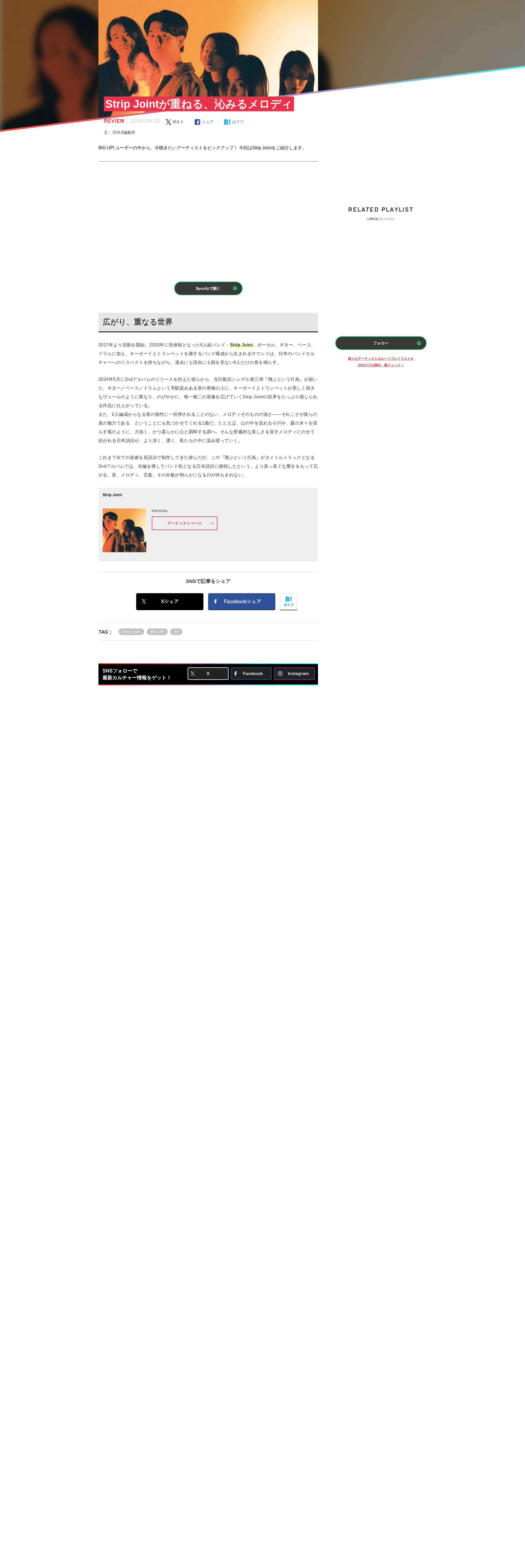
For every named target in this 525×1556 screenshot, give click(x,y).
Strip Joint (131, 631)
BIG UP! (157, 631)
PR (176, 631)
